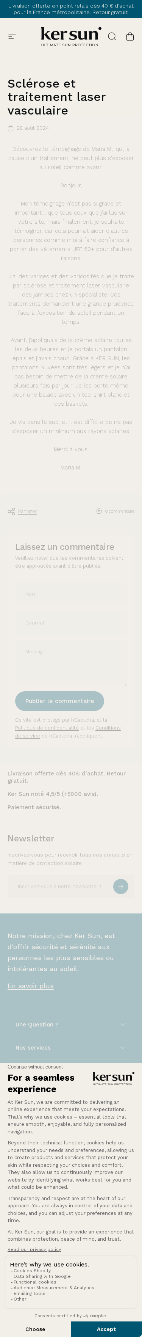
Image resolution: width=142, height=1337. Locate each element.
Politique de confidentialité (47, 728)
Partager (27, 511)
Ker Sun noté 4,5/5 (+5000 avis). (53, 794)
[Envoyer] (120, 886)
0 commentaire (119, 511)
